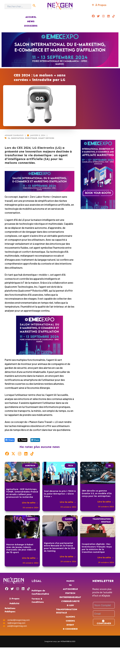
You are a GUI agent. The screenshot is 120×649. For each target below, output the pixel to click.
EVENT (70, 625)
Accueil (30, 16)
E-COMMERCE (70, 629)
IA (9, 138)
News (31, 21)
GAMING (31, 519)
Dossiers (31, 25)
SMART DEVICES (46, 138)
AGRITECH (30, 465)
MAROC (70, 581)
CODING (70, 620)
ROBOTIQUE (31, 138)
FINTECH (70, 593)
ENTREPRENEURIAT (70, 597)
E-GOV (70, 605)
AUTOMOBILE (70, 589)
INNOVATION (17, 138)
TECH (70, 465)
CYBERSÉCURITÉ (70, 601)
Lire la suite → (30, 502)
